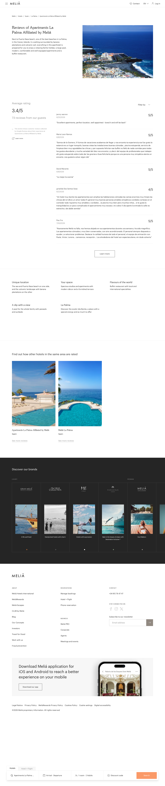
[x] (121, 609)
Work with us (17, 640)
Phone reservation (68, 605)
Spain (27, 16)
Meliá (13, 16)
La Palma (34, 16)
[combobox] (146, 3)
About (14, 588)
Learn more (19, 138)
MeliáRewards (18, 599)
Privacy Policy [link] (31, 705)
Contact (112, 588)
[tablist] (83, 768)
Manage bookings (68, 593)
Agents (64, 635)
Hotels (20, 16)
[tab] (12, 768)
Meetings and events (69, 641)
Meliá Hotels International (23, 593)
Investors (16, 628)
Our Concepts (18, 622)
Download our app (30, 687)
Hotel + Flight (66, 599)
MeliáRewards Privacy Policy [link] (51, 705)
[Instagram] (116, 609)
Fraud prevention (19, 646)
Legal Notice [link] (17, 705)
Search (147, 775)
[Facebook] (111, 609)
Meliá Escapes (18, 605)
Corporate (65, 630)
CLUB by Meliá (18, 611)
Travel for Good (18, 634)
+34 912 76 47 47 (116, 593)
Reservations (66, 588)
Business (64, 618)
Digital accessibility (102, 705)
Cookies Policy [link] (71, 705)
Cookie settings (85, 705)
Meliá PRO (65, 624)
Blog (14, 617)
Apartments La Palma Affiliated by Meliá (53, 16)
